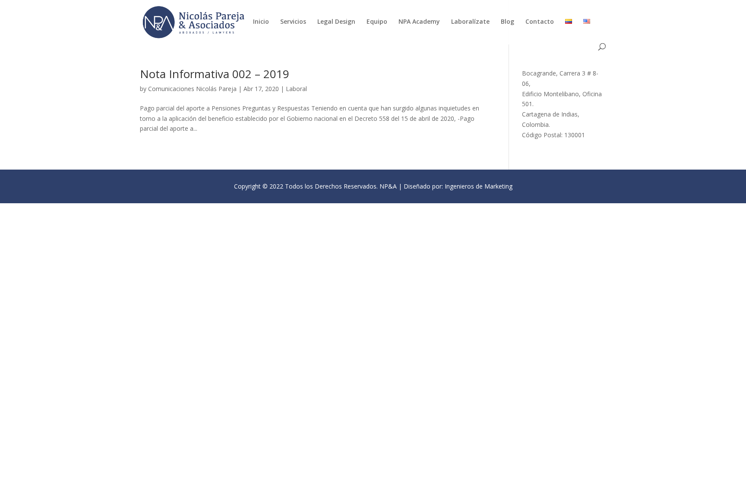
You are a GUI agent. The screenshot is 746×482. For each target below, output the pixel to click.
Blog (507, 22)
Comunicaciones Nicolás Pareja (192, 89)
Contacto (539, 22)
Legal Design (336, 22)
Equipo (377, 22)
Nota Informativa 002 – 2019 (214, 74)
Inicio (261, 22)
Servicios (293, 22)
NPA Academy (419, 22)
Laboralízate (470, 22)
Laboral (296, 89)
